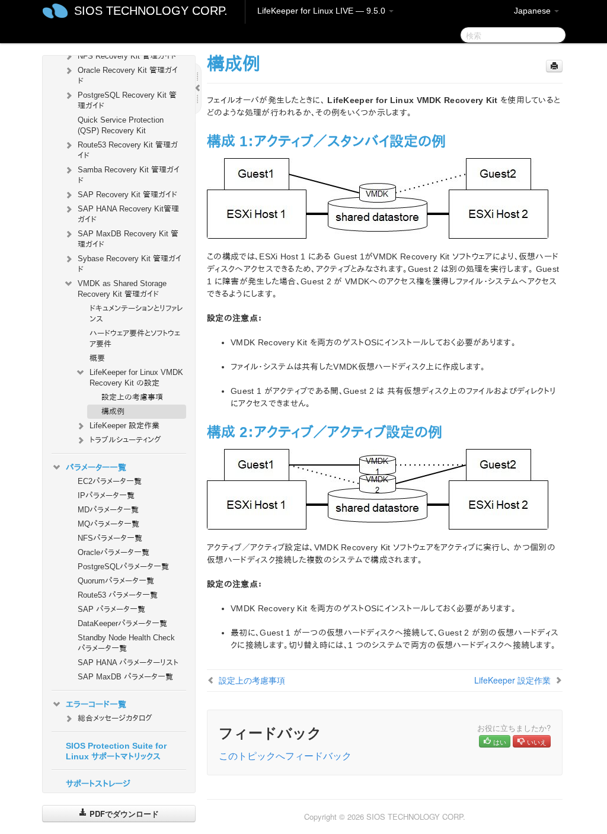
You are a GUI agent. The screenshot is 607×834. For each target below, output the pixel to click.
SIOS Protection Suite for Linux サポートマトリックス (116, 751)
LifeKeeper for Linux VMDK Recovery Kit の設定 (136, 377)
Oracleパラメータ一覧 (113, 552)
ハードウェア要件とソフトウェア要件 (135, 338)
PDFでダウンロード (123, 813)
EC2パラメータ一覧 (110, 481)
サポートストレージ (98, 783)
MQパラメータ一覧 (108, 523)
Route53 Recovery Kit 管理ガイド (128, 150)
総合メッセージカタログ (115, 718)
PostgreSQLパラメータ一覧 (123, 566)
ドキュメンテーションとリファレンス (136, 313)
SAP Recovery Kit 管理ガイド (127, 194)
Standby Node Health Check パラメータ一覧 (126, 643)
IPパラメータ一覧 (106, 495)
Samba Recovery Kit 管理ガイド (129, 175)
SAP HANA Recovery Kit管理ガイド (128, 214)
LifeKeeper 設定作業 (124, 425)
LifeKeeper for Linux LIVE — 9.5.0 (322, 10)
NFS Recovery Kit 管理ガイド (127, 56)
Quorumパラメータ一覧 (116, 580)
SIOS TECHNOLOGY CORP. (151, 10)
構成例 (112, 411)
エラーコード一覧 (96, 704)
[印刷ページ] (554, 66)
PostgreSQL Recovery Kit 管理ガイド (127, 100)
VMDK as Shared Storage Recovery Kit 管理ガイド (122, 289)
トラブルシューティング (125, 439)
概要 (97, 358)
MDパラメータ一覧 (108, 509)
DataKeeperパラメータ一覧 (122, 623)
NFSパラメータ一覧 (110, 538)
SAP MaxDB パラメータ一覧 (125, 676)
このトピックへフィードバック (285, 755)
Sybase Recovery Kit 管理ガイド (129, 264)
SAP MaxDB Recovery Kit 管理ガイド (128, 239)
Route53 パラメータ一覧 (118, 595)
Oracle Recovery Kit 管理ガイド (128, 75)
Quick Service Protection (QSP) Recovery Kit (121, 125)
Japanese (533, 10)
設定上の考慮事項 (132, 397)
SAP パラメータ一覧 (111, 609)
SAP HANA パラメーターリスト (128, 662)
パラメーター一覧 (96, 467)
